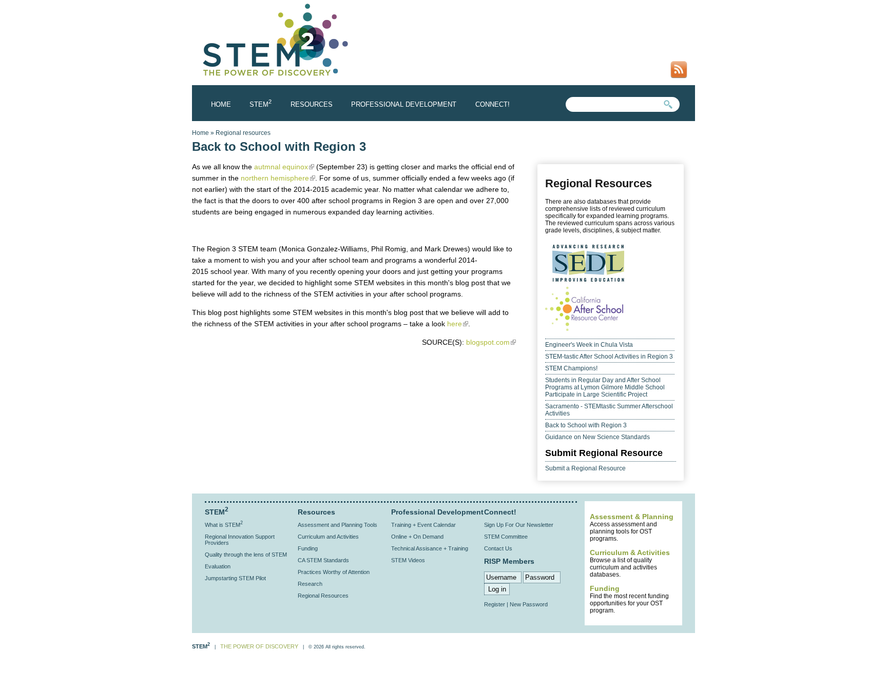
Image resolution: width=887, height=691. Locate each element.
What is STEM (224, 525)
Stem (260, 104)
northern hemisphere (278, 178)
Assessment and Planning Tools (337, 525)
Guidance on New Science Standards (597, 437)
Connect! (492, 104)
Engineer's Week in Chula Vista (589, 344)
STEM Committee (506, 537)
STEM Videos (408, 560)
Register (494, 604)
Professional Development (403, 104)
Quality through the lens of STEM (246, 554)
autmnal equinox (284, 167)
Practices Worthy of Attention (334, 572)
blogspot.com (490, 342)
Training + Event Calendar (423, 525)
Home (221, 104)
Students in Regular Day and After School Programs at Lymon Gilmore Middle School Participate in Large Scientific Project (605, 387)
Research (310, 584)
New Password (529, 604)
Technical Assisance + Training (429, 548)
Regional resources (243, 132)
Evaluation (217, 566)
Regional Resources (323, 596)
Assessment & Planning (631, 516)
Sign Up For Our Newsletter (518, 525)
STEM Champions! (571, 368)
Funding (605, 588)
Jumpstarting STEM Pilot (235, 578)
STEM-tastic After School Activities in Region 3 (609, 356)
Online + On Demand (417, 537)
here (457, 324)
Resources (312, 104)
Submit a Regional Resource (585, 468)
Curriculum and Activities (328, 537)
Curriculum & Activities (630, 552)
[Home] (276, 77)
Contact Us (498, 548)
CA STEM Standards (323, 560)
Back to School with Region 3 (586, 425)
